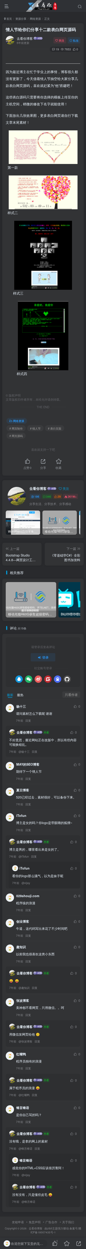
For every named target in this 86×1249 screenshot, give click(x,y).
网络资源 (35, 18)
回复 (28, 720)
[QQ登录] (19, 679)
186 (36, 496)
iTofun (25, 856)
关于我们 (68, 1222)
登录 (45, 657)
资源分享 (20, 18)
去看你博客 (25, 38)
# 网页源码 (16, 436)
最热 (20, 694)
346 (48, 496)
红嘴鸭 (25, 1095)
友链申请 (18, 1222)
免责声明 (35, 1222)
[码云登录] (48, 679)
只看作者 (71, 694)
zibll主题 (52, 1228)
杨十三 (25, 751)
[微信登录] (28, 679)
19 (57, 49)
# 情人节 (35, 428)
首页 (9, 18)
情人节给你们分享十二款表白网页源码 (41, 29)
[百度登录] (57, 679)
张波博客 (26, 1041)
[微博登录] (38, 679)
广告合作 (51, 1222)
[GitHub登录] (67, 679)
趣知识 (25, 988)
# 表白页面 (54, 428)
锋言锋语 (26, 1148)
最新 (10, 694)
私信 (75, 40)
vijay (27, 883)
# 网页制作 (16, 428)
